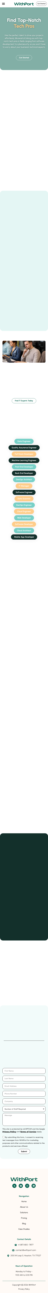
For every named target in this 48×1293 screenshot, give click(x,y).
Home (24, 1201)
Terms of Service (28, 1131)
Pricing (24, 1218)
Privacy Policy (9, 1131)
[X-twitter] (14, 1186)
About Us (24, 1207)
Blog (24, 1223)
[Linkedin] (34, 1186)
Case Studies (24, 1229)
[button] (3, 3)
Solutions (24, 1212)
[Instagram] (27, 1186)
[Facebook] (21, 1186)
